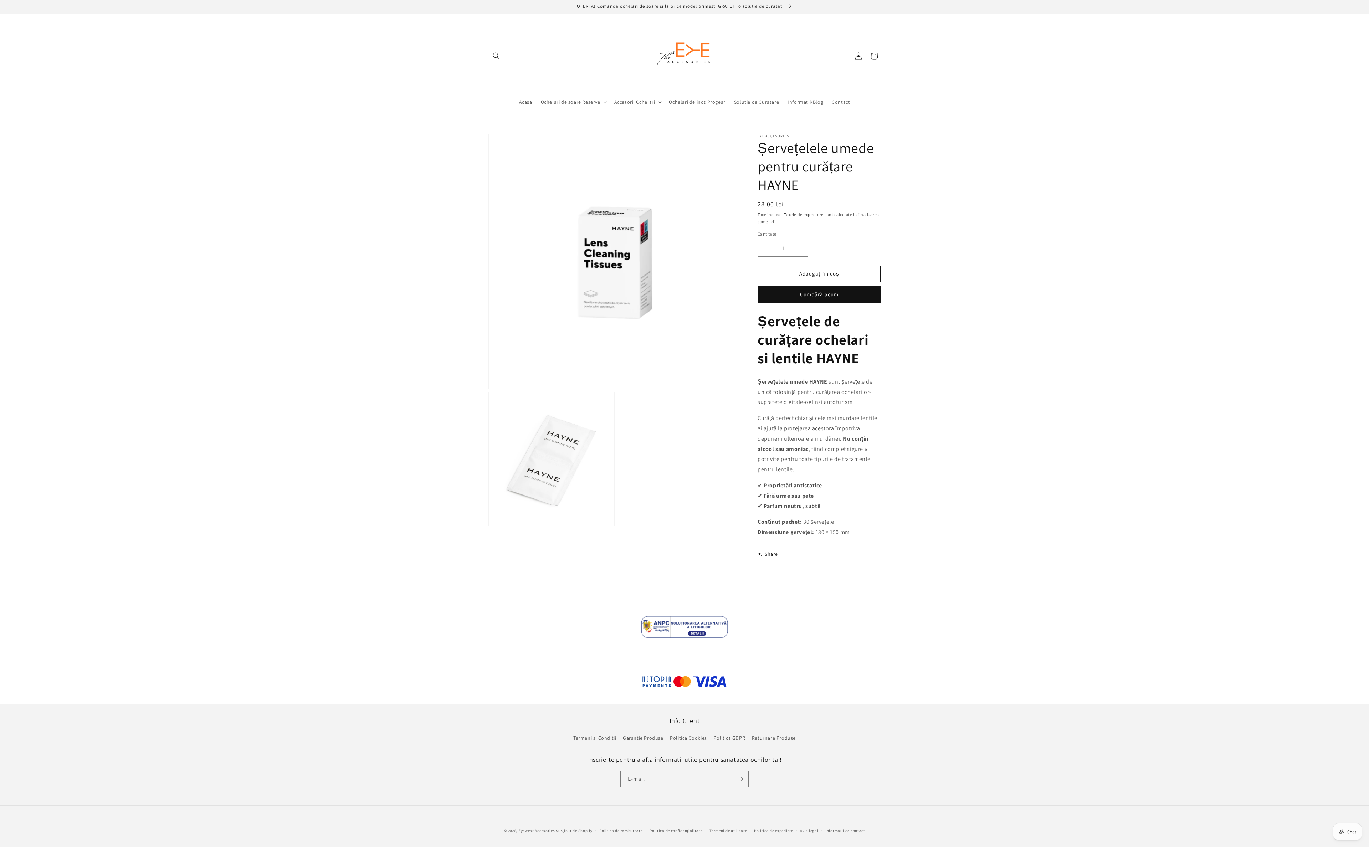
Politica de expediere (773, 830)
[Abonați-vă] (740, 779)
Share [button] (771, 554)
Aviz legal (809, 830)
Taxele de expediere (804, 214)
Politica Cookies (688, 738)
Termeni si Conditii (594, 738)
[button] (496, 56)
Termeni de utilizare (728, 830)
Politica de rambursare (620, 830)
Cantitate (767, 234)
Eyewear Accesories (536, 830)
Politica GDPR (729, 738)
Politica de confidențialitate (676, 830)
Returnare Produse (774, 738)
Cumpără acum (819, 294)
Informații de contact (845, 830)
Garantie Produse (643, 738)
